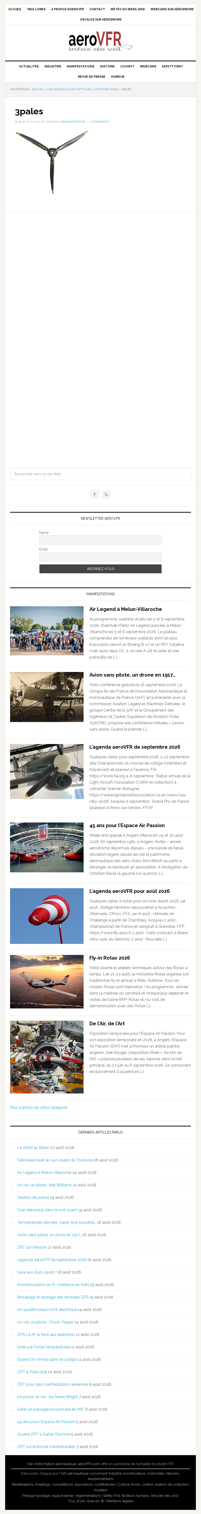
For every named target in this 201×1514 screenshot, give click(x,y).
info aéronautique (74, 1473)
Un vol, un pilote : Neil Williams (44, 1185)
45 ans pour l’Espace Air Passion (127, 825)
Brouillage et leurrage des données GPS (53, 1297)
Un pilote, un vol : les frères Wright (47, 1397)
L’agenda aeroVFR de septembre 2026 (134, 747)
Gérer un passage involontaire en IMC (50, 1409)
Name (44, 533)
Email (43, 549)
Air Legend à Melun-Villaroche (125, 609)
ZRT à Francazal (32, 1372)
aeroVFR (100, 41)
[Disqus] (100, 273)
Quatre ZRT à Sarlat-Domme (43, 1434)
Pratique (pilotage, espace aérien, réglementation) (61, 1496)
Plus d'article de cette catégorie (38, 1107)
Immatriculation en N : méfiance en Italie (53, 1284)
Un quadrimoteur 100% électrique (47, 1309)
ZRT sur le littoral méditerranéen (46, 1446)
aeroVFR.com (89, 1464)
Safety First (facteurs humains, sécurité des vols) (141, 1496)
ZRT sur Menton (32, 1247)
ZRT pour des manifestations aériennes (52, 1384)
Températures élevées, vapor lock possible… (56, 1222)
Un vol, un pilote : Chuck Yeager (45, 1322)
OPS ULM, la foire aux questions (46, 1334)
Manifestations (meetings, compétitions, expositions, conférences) (63, 1484)
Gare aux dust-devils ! (36, 1272)
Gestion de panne (33, 1197)
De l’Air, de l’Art (107, 1024)
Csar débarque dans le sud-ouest (47, 1210)
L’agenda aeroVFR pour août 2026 (129, 891)
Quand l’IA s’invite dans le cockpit (47, 1359)
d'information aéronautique (55, 1464)
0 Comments (100, 121)
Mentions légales (120, 1501)
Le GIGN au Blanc (33, 1147)
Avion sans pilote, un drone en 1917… (132, 675)
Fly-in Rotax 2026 (109, 958)
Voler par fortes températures (43, 1347)
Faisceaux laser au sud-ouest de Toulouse (55, 1160)
